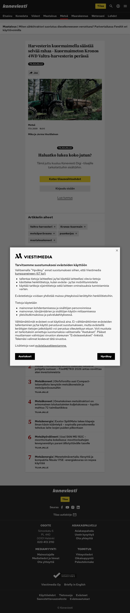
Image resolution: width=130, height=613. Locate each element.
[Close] (117, 250)
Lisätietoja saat (41, 346)
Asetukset (24, 356)
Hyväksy (106, 356)
